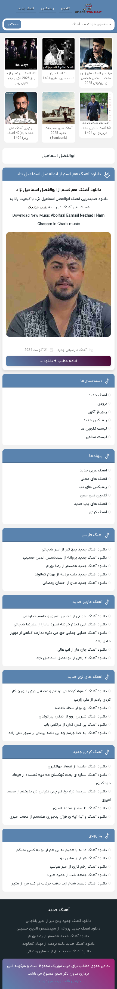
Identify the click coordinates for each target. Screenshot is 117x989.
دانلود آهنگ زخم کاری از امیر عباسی (78, 866)
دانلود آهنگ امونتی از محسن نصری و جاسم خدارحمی (65, 616)
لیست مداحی (96, 437)
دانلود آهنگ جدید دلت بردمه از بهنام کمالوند (71, 574)
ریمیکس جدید (95, 420)
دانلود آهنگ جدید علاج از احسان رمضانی (74, 582)
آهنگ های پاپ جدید (90, 503)
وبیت (40, 981)
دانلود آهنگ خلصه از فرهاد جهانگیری (77, 766)
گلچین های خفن (93, 495)
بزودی (102, 403)
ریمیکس (47, 8)
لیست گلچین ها (94, 428)
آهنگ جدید (26, 8)
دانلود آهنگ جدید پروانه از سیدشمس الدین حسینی (65, 557)
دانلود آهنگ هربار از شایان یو (83, 858)
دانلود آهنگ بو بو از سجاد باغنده (81, 708)
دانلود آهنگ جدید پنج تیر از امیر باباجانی (74, 549)
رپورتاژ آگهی (97, 412)
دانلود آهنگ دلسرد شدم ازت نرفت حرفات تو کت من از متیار (59, 883)
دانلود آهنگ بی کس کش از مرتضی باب (75, 724)
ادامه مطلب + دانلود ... (58, 361)
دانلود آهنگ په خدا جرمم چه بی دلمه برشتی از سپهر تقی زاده (57, 733)
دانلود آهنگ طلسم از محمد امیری (80, 808)
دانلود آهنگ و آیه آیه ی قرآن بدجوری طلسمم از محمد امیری (58, 816)
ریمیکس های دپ (93, 487)
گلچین (65, 8)
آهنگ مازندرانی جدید (72, 350)
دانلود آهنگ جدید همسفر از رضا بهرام (76, 566)
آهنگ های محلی (94, 478)
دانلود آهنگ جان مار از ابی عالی (82, 649)
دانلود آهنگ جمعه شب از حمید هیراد (77, 875)
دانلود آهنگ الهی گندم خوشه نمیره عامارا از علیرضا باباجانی (60, 624)
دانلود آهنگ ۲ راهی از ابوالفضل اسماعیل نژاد (71, 658)
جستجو (13, 24)
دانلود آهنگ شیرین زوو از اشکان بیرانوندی (73, 716)
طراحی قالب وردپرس (64, 981)
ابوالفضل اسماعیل (58, 156)
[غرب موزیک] (88, 8)
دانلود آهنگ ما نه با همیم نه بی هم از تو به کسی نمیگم (61, 850)
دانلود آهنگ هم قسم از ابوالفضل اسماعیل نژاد (59, 174)
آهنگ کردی (98, 512)
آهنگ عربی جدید (93, 470)
